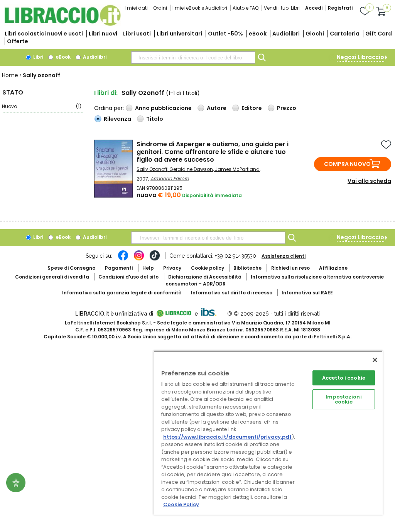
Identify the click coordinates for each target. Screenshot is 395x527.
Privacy (172, 268)
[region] (268, 433)
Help (148, 268)
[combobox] (193, 57)
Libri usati (137, 33)
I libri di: (106, 92)
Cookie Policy (181, 504)
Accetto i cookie (343, 378)
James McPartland (237, 169)
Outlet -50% (225, 33)
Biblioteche (247, 268)
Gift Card (378, 33)
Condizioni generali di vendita (52, 277)
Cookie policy (207, 268)
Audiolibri (286, 33)
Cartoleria (345, 33)
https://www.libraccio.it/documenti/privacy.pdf (227, 437)
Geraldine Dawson (191, 169)
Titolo (154, 119)
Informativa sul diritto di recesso (231, 292)
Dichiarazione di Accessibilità (204, 277)
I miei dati (136, 8)
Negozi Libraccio (360, 57)
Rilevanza (117, 119)
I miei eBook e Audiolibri (199, 8)
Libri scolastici (44, 33)
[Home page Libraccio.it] (62, 24)
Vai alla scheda (369, 181)
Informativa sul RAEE (307, 292)
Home (10, 75)
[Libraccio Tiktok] (154, 259)
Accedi (313, 8)
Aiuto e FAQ (245, 8)
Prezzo (286, 108)
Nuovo (41, 106)
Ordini (160, 8)
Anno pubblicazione (163, 108)
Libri (37, 57)
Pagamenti (119, 268)
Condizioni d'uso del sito (128, 277)
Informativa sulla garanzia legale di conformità (122, 292)
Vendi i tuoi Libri (282, 8)
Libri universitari (179, 33)
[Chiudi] (375, 360)
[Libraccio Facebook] (123, 259)
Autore (216, 108)
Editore (251, 108)
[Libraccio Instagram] (138, 259)
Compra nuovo (347, 164)
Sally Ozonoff (152, 169)
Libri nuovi (103, 33)
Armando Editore (169, 178)
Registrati (340, 8)
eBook (258, 33)
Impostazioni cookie (344, 399)
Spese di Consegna (71, 268)
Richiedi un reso (290, 268)
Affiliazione (333, 268)
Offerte (17, 41)
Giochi (315, 33)
